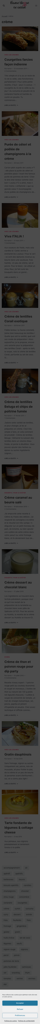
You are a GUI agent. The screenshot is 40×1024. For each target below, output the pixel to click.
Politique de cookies (10, 1021)
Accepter (20, 1003)
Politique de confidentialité (26, 1021)
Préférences (20, 1015)
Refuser (20, 1009)
